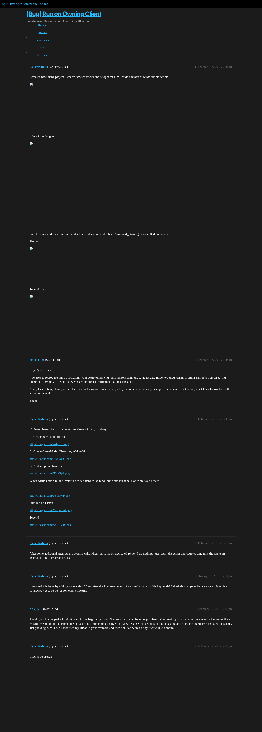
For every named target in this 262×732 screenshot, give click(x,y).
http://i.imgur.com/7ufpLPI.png (49, 444)
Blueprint (42, 25)
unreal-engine (42, 40)
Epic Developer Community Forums (25, 4)
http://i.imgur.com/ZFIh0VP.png (50, 495)
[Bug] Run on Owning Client (63, 14)
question (43, 32)
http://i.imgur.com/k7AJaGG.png (50, 458)
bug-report (42, 55)
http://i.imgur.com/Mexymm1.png (51, 510)
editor (42, 47)
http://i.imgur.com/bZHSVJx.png (50, 524)
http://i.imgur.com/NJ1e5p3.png (50, 473)
